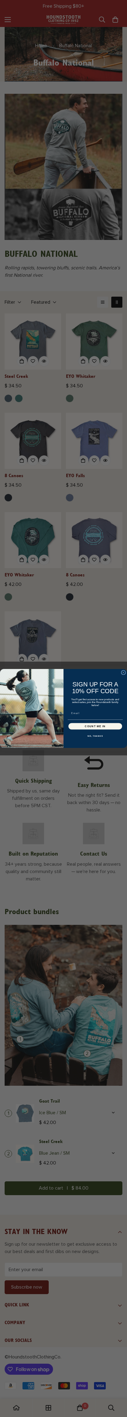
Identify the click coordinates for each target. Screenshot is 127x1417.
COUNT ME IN (95, 726)
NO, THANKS (95, 736)
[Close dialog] (123, 673)
